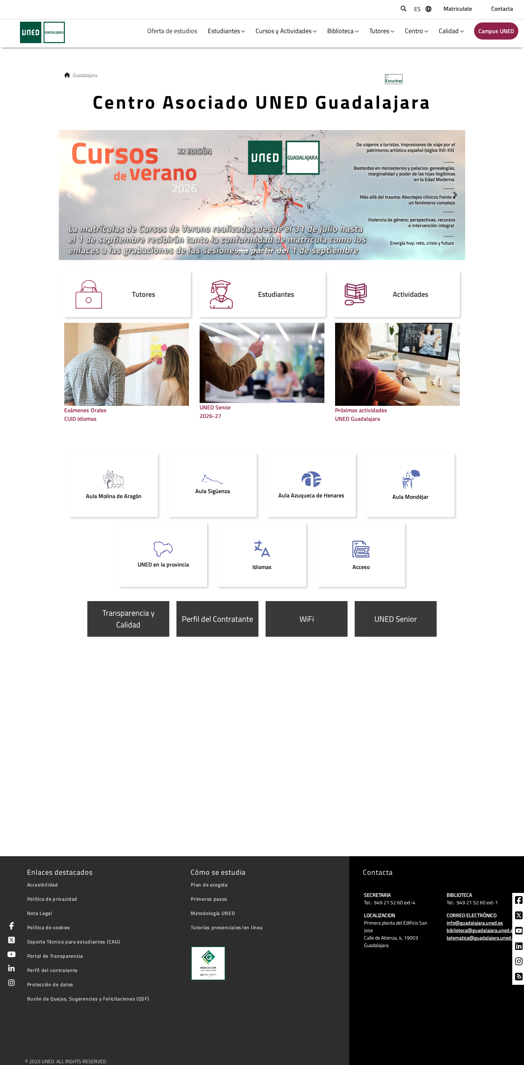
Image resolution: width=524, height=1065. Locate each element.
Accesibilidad (42, 884)
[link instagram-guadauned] (519, 962)
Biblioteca (340, 31)
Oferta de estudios (173, 31)
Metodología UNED (213, 913)
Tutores (379, 31)
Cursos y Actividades (284, 31)
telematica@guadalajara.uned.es (482, 937)
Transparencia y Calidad (128, 619)
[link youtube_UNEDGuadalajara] (519, 931)
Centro (414, 31)
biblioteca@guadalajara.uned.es (481, 930)
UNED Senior (395, 619)
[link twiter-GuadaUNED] (519, 916)
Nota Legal (39, 913)
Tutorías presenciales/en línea (226, 927)
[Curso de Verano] (262, 194)
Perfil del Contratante (217, 619)
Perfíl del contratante (52, 970)
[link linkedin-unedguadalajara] (519, 947)
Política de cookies (48, 927)
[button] (69, 195)
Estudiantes (224, 31)
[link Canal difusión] (519, 977)
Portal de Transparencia (55, 956)
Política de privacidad (52, 899)
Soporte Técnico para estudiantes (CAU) (73, 941)
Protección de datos (50, 984)
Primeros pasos (209, 899)
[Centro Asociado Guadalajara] (38, 32)
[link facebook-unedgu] (519, 901)
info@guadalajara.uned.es (475, 922)
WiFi (306, 619)
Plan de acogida (209, 884)
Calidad (449, 31)
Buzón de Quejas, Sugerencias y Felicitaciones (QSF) (88, 998)
